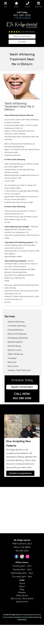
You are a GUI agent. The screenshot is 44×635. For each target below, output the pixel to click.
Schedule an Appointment (20, 473)
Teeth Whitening (15, 354)
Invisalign (12, 358)
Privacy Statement (28, 615)
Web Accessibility (15, 617)
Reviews (22, 592)
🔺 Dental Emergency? (22, 18)
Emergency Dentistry (18, 338)
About (22, 586)
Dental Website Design (31, 617)
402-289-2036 (22, 15)
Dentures (12, 362)
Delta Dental (22, 595)
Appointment (22, 601)
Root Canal (13, 366)
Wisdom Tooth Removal (19, 370)
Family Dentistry (15, 329)
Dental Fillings (14, 346)
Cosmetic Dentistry (17, 325)
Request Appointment (22, 387)
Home (22, 583)
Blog (22, 589)
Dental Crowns (15, 350)
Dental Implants (15, 342)
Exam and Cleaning (17, 334)
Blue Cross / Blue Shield (22, 598)
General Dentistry (16, 321)
